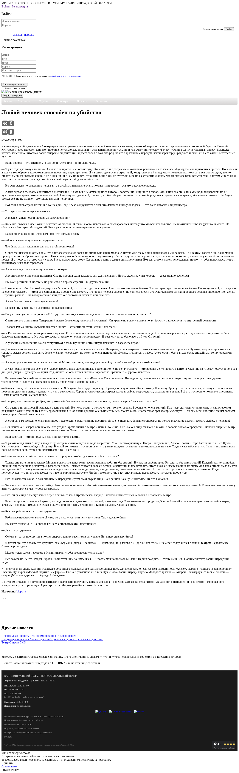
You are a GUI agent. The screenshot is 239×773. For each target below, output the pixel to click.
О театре (62, 101)
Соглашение (9, 766)
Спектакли (24, 101)
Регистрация (20, 6)
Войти (5, 6)
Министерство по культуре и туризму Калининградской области (34, 716)
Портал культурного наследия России (21, 728)
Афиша (7, 101)
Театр (5, 642)
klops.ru (21, 591)
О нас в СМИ (18, 642)
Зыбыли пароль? (23, 34)
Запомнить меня (213, 29)
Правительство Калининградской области (23, 720)
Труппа (43, 101)
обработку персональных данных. (66, 76)
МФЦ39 (8, 736)
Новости (82, 101)
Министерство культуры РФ (17, 724)
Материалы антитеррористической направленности (28, 732)
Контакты (102, 101)
